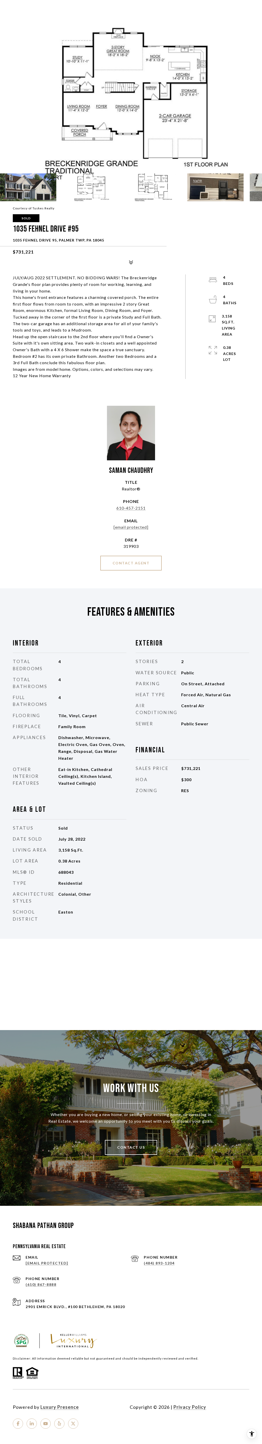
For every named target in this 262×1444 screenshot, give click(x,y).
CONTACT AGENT (131, 563)
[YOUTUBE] (45, 1423)
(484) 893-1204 (159, 1263)
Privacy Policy (189, 1407)
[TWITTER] (73, 1423)
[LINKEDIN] (32, 1423)
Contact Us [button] (131, 1147)
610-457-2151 (131, 507)
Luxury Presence (59, 1407)
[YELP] (59, 1423)
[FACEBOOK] (18, 1423)
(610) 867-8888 (41, 1284)
